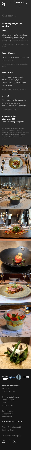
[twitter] (14, 441)
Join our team (7, 411)
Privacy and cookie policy (12, 435)
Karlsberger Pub (8, 391)
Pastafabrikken (8, 399)
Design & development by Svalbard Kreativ (12, 428)
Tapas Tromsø (8, 405)
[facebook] (9, 441)
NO (11, 2)
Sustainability (7, 414)
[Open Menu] (18, 7)
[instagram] (3, 441)
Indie (4, 402)
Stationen (6, 388)
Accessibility (7, 416)
